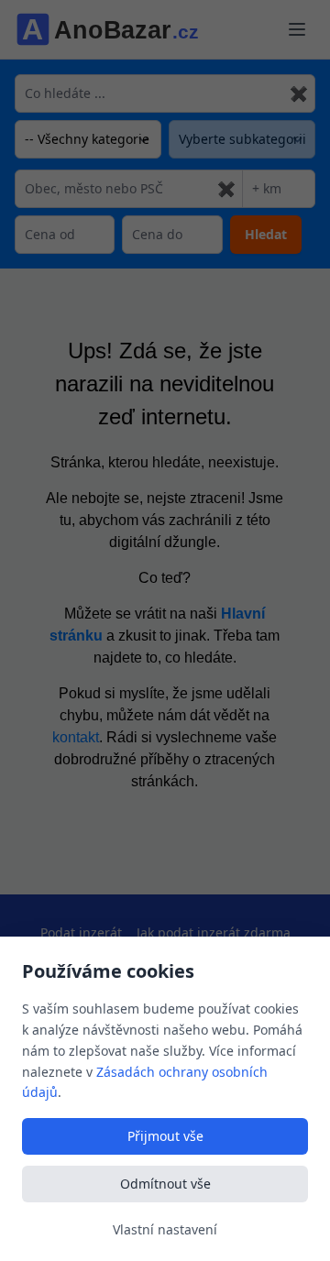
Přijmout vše (165, 1136)
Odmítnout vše (165, 1183)
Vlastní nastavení (165, 1229)
